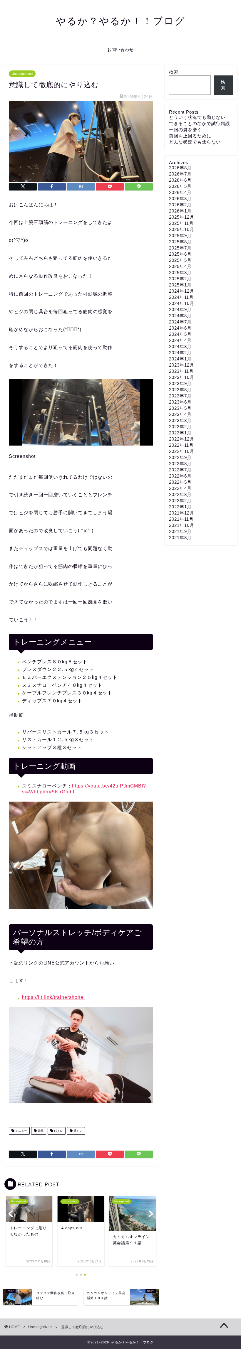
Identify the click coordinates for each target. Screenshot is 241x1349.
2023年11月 (181, 371)
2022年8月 (180, 463)
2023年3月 (180, 420)
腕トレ (77, 1130)
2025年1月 (180, 284)
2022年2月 (180, 500)
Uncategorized (22, 73)
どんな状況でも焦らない (195, 141)
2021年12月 (181, 512)
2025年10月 (181, 229)
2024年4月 (180, 340)
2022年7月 (180, 469)
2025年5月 (180, 260)
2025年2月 (180, 278)
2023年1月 (180, 432)
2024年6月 (180, 328)
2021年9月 (180, 531)
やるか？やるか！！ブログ (120, 21)
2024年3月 (180, 346)
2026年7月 (180, 173)
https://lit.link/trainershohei (53, 997)
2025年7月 (180, 247)
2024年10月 (181, 303)
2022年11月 (181, 445)
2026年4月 (180, 192)
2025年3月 (180, 272)
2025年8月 (180, 241)
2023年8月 (180, 389)
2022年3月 (180, 494)
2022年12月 (181, 438)
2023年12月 (181, 364)
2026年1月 (180, 210)
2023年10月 (181, 377)
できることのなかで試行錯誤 (199, 123)
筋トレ (58, 1130)
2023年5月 (180, 408)
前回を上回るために (190, 135)
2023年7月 (180, 395)
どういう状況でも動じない (197, 117)
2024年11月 (181, 297)
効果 (40, 1130)
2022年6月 (180, 475)
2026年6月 (180, 180)
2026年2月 (180, 204)
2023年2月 (180, 426)
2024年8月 (180, 315)
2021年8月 (180, 537)
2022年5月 (180, 482)
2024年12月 (181, 291)
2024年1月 (180, 358)
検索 (173, 72)
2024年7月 (180, 321)
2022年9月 (180, 457)
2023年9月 (180, 383)
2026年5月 (180, 186)
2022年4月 (180, 488)
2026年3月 (180, 198)
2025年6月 (180, 254)
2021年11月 (181, 519)
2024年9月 (180, 309)
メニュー (20, 1130)
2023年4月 (180, 414)
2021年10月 (181, 525)
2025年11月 (181, 223)
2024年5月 (180, 334)
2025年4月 (180, 266)
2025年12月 (181, 217)
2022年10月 (181, 451)
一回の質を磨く (185, 129)
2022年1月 (180, 506)
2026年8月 (180, 167)
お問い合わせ (120, 49)
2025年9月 (180, 235)
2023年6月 (180, 401)
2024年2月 (180, 352)
